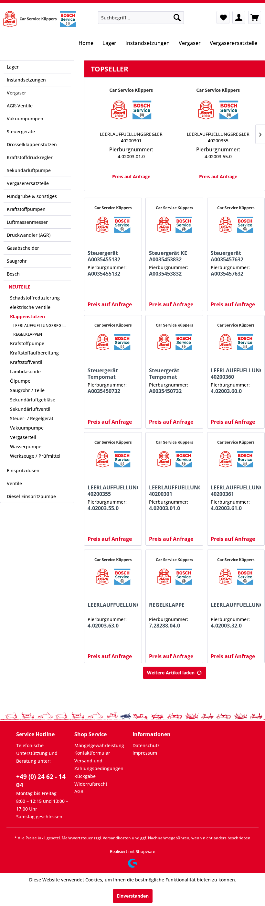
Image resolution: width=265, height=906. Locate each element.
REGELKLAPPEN (27, 334)
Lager (13, 67)
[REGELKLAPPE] (174, 572)
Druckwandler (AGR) (28, 235)
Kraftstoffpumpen (26, 209)
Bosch (13, 274)
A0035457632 (227, 273)
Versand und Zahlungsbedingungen (98, 764)
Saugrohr (17, 261)
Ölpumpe (20, 381)
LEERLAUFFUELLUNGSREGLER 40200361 (236, 490)
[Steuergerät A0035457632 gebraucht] (236, 220)
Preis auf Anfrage (131, 176)
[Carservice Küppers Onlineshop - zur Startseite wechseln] (39, 19)
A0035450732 (104, 391)
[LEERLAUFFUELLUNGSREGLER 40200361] (236, 455)
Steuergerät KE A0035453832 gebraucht (168, 256)
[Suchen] (177, 17)
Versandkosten (117, 838)
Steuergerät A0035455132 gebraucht (104, 256)
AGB (78, 791)
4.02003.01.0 (131, 156)
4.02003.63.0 (103, 625)
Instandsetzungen (26, 80)
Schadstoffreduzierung (35, 298)
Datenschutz (146, 745)
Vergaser (16, 93)
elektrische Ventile (30, 307)
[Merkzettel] (223, 17)
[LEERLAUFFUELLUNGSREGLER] (113, 572)
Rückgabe (85, 776)
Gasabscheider (23, 248)
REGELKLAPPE (167, 605)
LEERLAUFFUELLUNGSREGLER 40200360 (236, 373)
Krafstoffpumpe (27, 343)
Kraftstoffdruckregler (30, 157)
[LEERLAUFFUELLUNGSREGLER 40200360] (236, 338)
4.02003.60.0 (226, 391)
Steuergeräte (21, 131)
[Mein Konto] (238, 17)
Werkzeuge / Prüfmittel (35, 456)
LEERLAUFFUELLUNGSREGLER (40, 325)
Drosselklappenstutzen (32, 144)
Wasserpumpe (25, 446)
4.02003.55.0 (218, 156)
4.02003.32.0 (226, 625)
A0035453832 (165, 273)
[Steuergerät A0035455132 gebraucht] (113, 220)
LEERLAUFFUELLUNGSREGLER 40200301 (131, 137)
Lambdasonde (25, 371)
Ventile (14, 483)
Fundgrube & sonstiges (32, 196)
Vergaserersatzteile (28, 183)
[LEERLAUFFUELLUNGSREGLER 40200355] (218, 105)
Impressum (144, 753)
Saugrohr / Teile (27, 390)
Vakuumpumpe (27, 428)
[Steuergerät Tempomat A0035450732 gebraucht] (113, 338)
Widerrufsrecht (90, 784)
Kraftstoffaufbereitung (34, 353)
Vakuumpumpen (25, 118)
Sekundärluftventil (30, 409)
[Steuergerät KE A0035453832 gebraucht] (174, 220)
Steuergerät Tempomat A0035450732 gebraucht (104, 373)
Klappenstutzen (27, 316)
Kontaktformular (92, 753)
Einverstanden (133, 896)
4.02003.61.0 (226, 508)
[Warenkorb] (254, 17)
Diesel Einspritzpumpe (31, 496)
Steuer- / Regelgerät (31, 418)
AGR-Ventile (20, 106)
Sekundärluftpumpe (29, 170)
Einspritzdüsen (23, 470)
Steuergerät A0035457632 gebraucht (227, 256)
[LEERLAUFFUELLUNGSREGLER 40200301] (131, 105)
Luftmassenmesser (27, 222)
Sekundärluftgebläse (32, 400)
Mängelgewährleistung (99, 745)
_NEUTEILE (18, 287)
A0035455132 (104, 273)
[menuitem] (141, 17)
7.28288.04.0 (164, 625)
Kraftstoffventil (26, 362)
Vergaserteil (23, 437)
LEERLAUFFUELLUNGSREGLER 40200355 (218, 137)
